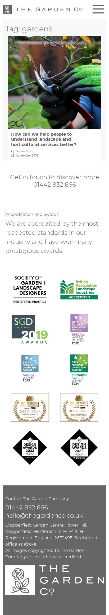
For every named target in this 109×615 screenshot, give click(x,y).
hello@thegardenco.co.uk (44, 516)
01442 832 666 (54, 185)
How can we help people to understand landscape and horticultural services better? (43, 139)
